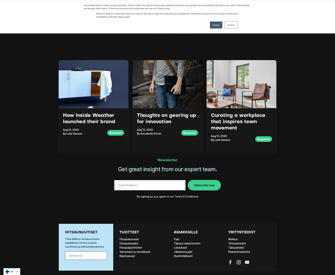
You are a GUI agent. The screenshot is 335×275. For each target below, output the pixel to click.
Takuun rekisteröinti (187, 243)
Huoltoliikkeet (183, 256)
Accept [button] (216, 24)
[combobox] (11, 271)
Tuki (176, 239)
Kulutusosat (127, 256)
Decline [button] (231, 24)
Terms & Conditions (186, 196)
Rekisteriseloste (239, 252)
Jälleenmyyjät (183, 252)
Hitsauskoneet (129, 239)
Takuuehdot (236, 247)
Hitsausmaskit (129, 243)
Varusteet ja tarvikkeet (135, 252)
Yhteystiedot (237, 243)
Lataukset (180, 247)
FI (12, 271)
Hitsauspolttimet (131, 247)
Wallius (232, 239)
